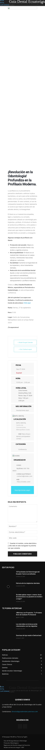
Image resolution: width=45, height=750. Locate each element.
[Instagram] (25, 726)
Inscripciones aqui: (22, 410)
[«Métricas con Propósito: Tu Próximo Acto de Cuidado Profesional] (8, 616)
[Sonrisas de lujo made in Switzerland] (8, 638)
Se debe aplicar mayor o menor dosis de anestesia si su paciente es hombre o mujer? (29, 597)
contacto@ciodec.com (24, 476)
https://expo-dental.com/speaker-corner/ (23, 436)
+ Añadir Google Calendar (25, 342)
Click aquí (27, 303)
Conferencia (22, 449)
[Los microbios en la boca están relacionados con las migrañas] (8, 627)
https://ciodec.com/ (23, 482)
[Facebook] (20, 726)
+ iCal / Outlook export (25, 349)
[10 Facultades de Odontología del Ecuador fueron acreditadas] (8, 575)
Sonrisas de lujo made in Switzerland (28, 635)
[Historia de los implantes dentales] (8, 586)
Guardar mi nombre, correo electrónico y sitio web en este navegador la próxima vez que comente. (22, 545)
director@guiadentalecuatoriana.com (25, 712)
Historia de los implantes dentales (28, 583)
